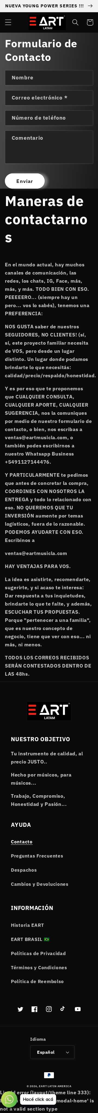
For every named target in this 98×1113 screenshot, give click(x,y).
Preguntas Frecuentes (37, 856)
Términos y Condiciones (39, 968)
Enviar (24, 181)
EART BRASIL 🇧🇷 (30, 939)
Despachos (24, 870)
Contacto (22, 842)
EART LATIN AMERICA (55, 1086)
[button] (8, 22)
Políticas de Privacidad (38, 953)
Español (45, 1052)
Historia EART (27, 925)
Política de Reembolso (37, 981)
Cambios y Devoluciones (40, 884)
